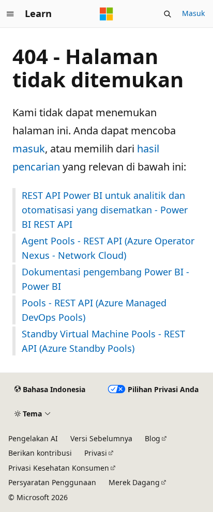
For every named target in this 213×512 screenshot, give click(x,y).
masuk (28, 149)
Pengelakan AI (33, 438)
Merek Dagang (134, 482)
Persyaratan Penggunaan (52, 482)
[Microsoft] (106, 14)
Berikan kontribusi (40, 453)
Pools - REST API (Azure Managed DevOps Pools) (94, 310)
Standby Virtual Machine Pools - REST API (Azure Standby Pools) (103, 341)
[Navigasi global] (10, 14)
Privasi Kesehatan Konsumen (58, 468)
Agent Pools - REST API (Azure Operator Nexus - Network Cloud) (108, 248)
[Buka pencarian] (167, 14)
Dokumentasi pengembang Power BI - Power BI (105, 279)
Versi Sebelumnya (101, 438)
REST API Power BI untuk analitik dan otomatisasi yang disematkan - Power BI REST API (105, 209)
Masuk (193, 13)
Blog (152, 438)
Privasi (95, 453)
